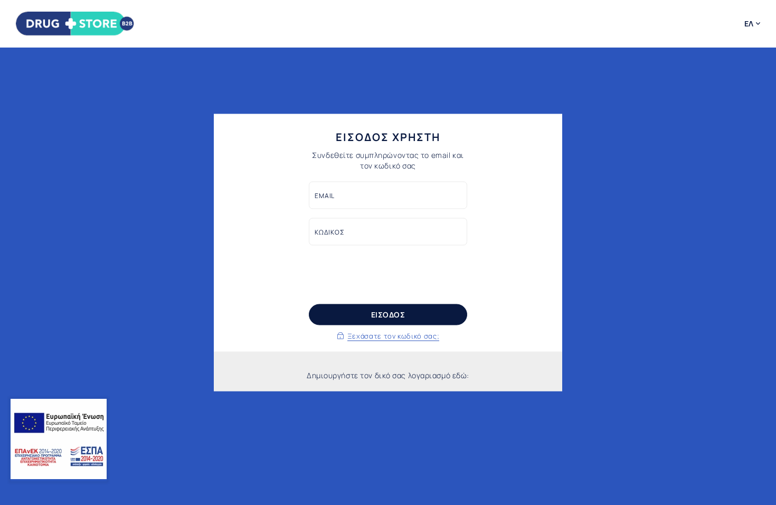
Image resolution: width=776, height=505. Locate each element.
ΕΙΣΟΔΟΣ (388, 315)
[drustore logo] (75, 23)
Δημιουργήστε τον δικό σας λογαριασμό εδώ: (388, 375)
